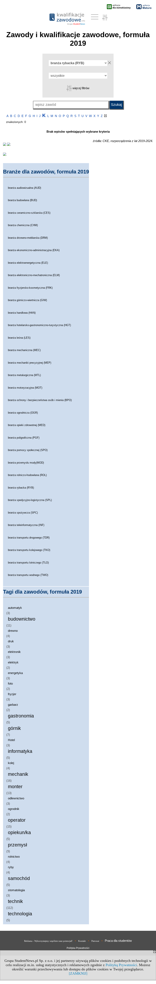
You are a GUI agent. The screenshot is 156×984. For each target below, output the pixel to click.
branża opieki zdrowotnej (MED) (26, 425)
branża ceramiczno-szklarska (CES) (29, 212)
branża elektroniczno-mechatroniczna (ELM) (34, 275)
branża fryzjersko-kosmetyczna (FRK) (30, 287)
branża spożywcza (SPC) (23, 512)
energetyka (15, 673)
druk (11, 641)
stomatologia (16, 890)
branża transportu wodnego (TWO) (28, 575)
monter (15, 786)
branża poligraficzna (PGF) (23, 437)
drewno (13, 630)
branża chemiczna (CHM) (23, 225)
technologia (20, 913)
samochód (19, 878)
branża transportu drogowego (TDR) (29, 537)
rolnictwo (14, 856)
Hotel (11, 740)
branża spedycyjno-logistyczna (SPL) (30, 500)
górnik (14, 728)
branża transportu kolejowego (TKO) (29, 550)
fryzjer (12, 694)
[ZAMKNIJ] (78, 973)
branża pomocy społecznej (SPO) (28, 450)
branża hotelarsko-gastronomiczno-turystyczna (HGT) (39, 325)
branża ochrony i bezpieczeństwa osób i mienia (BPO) (40, 400)
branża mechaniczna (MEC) (24, 350)
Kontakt (82, 941)
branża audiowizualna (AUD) (24, 187)
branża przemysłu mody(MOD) (26, 462)
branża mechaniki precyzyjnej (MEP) (29, 362)
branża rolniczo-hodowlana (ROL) (27, 475)
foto (10, 683)
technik (15, 901)
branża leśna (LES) (19, 337)
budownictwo (21, 619)
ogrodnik (13, 809)
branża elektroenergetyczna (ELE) (28, 262)
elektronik (14, 651)
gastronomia (21, 715)
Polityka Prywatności (78, 948)
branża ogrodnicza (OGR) (23, 412)
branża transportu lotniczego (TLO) (28, 562)
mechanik (18, 774)
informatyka (20, 751)
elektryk (13, 662)
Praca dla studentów (118, 940)
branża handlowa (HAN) (22, 312)
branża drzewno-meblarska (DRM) (28, 237)
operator (17, 820)
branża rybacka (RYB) (21, 487)
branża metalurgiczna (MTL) (24, 375)
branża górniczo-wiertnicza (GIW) (27, 300)
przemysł (17, 844)
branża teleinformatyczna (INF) (26, 525)
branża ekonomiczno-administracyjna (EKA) (34, 250)
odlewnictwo (16, 798)
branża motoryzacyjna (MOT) (25, 387)
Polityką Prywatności (121, 965)
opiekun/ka (19, 832)
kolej (11, 763)
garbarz (13, 704)
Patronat (95, 941)
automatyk (15, 607)
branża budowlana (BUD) (22, 200)
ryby (11, 867)
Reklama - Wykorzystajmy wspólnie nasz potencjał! (48, 941)
